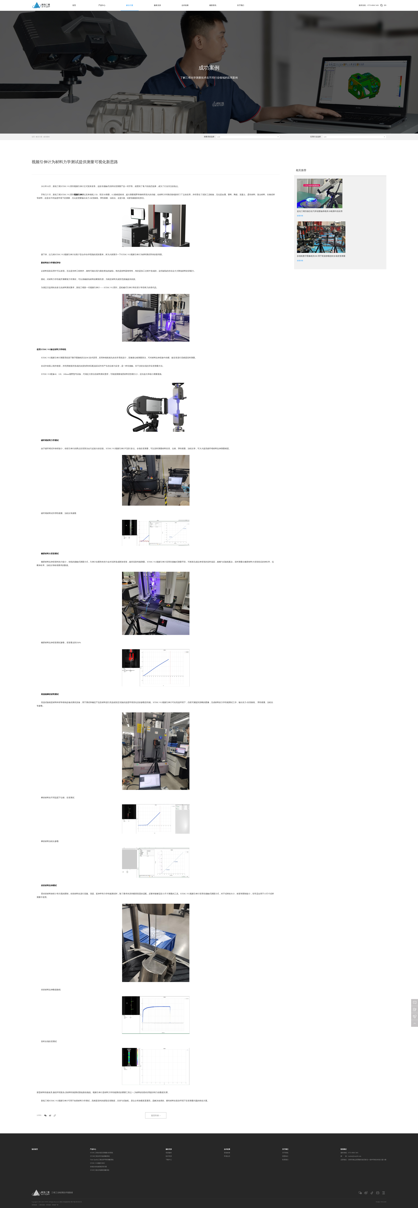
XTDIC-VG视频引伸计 (97, 1163)
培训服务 (169, 1153)
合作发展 (185, 5)
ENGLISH (383, 1202)
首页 (74, 5)
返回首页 (35, 1149)
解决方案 (129, 5)
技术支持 (169, 1156)
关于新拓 (285, 1153)
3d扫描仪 (48, 1205)
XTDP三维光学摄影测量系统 (99, 1170)
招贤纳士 (285, 1156)
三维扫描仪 (42, 1205)
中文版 (378, 1202)
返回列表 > (156, 1115)
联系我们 (285, 1159)
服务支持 (157, 5)
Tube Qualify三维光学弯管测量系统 (102, 1159)
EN (385, 5)
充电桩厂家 (55, 1205)
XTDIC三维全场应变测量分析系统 (101, 1153)
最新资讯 (212, 5)
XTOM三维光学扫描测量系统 (100, 1156)
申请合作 (227, 1156)
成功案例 (46, 137)
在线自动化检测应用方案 (98, 1166)
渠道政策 (227, 1153)
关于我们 (240, 5)
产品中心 (101, 5)
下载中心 (169, 1159)
